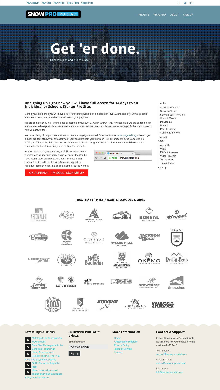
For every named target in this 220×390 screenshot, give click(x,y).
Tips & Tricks (73, 2)
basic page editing (126, 135)
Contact (118, 352)
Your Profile (58, 2)
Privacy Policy (121, 345)
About (174, 14)
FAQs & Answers (169, 152)
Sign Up (188, 14)
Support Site (87, 2)
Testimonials (166, 159)
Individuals (166, 121)
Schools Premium (169, 107)
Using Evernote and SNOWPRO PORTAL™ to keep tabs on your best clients (42, 356)
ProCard (160, 14)
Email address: (77, 341)
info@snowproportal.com (169, 372)
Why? (163, 148)
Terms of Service (123, 348)
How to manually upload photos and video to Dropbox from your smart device (43, 373)
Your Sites (46, 2)
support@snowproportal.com (171, 354)
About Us (165, 145)
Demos (164, 125)
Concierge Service (170, 132)
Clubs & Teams (168, 118)
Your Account (32, 2)
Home (117, 338)
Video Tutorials (168, 156)
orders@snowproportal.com (170, 363)
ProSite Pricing (168, 129)
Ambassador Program (125, 341)
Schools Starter (168, 111)
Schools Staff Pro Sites (172, 114)
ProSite (143, 14)
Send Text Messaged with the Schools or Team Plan (47, 346)
